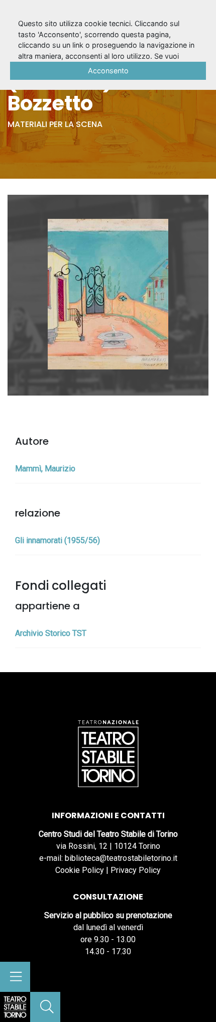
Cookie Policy (79, 870)
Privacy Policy (136, 870)
